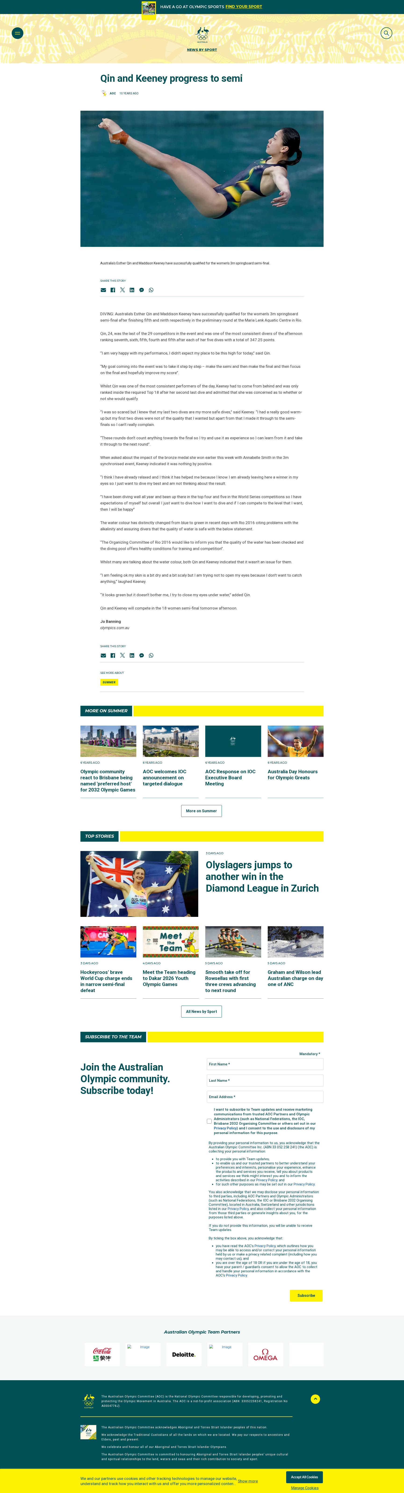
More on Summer (201, 811)
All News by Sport (201, 1011)
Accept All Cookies (304, 1477)
